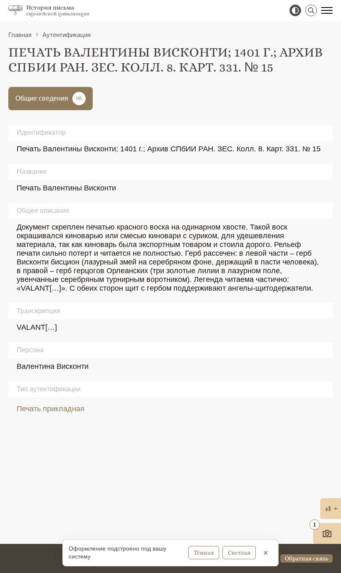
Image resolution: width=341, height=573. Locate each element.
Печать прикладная (50, 409)
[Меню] (327, 10)
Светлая (239, 552)
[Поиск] (311, 10)
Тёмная (204, 552)
